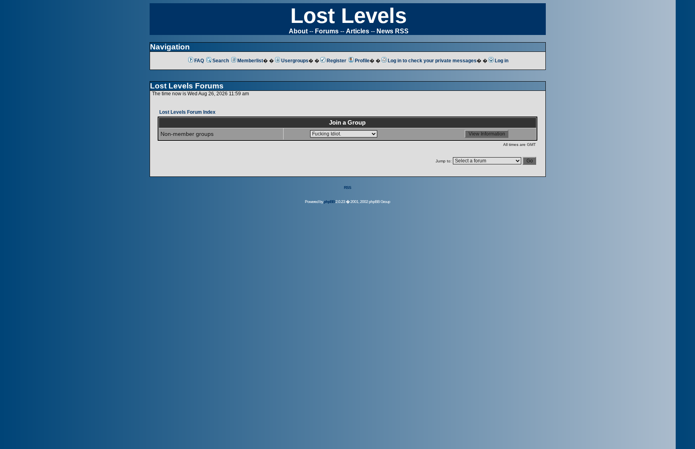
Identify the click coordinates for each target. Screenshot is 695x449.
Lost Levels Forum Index (187, 112)
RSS (347, 187)
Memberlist (250, 61)
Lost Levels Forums (187, 86)
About (298, 31)
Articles (357, 31)
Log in (501, 61)
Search (220, 61)
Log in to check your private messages (432, 61)
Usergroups (294, 61)
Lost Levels (348, 15)
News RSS (392, 31)
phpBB (329, 201)
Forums (327, 31)
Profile (362, 61)
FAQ (199, 61)
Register (336, 61)
